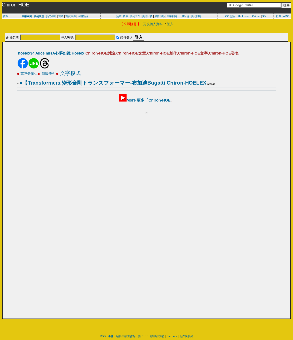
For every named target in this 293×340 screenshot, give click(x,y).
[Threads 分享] (44, 67)
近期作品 (83, 16)
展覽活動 (159, 16)
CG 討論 (230, 16)
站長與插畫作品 (126, 336)
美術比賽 (147, 16)
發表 (125, 16)
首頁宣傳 (70, 16)
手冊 (111, 336)
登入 (170, 24)
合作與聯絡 (186, 336)
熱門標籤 (51, 16)
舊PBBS (143, 336)
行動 (278, 16)
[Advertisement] (146, 30)
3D (264, 16)
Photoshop (243, 16)
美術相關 (172, 16)
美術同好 (196, 16)
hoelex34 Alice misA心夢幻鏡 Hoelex (51, 53)
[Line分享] (34, 67)
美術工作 (135, 16)
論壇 (119, 16)
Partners (171, 336)
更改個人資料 (153, 24)
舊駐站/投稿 (156, 336)
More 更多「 (149, 100)
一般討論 (184, 16)
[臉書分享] (23, 67)
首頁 (5, 16)
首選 (60, 16)
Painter (256, 16)
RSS (103, 336)
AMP (286, 16)
